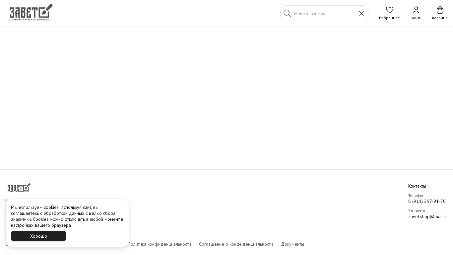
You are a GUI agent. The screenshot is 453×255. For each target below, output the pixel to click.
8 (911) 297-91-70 (427, 201)
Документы (292, 244)
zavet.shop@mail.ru (428, 216)
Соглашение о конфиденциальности (236, 244)
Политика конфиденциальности (159, 244)
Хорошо (38, 236)
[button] (389, 13)
